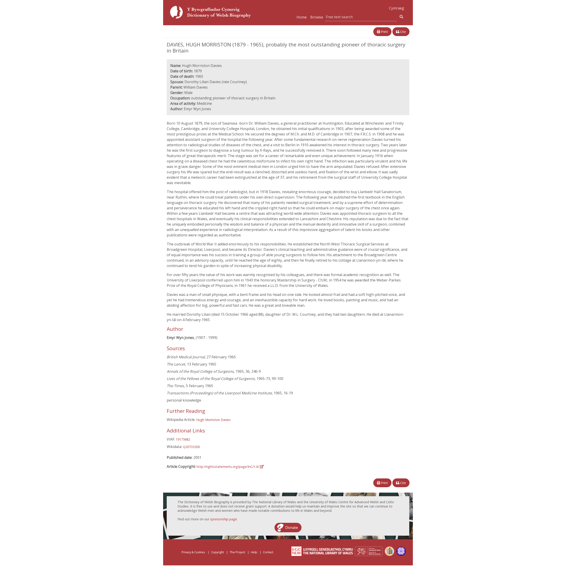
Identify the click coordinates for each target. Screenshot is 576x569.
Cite (402, 32)
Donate (291, 527)
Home (302, 17)
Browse (316, 17)
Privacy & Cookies (193, 552)
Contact (268, 552)
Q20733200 (191, 447)
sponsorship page (223, 519)
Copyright (217, 552)
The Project (237, 552)
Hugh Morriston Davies (213, 420)
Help (254, 552)
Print (384, 32)
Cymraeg (396, 8)
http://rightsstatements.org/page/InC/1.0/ (228, 466)
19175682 (183, 439)
